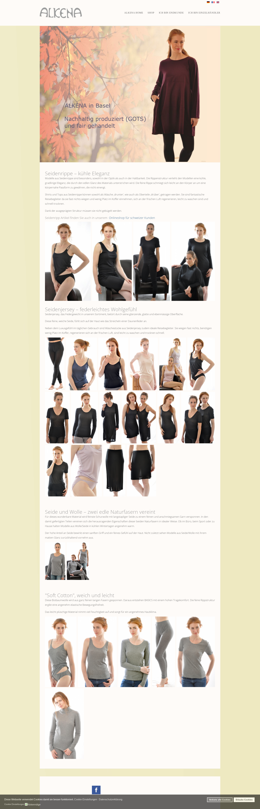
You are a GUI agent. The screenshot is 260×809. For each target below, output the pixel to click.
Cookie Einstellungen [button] (85, 799)
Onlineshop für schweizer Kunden (131, 218)
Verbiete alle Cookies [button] (220, 799)
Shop (151, 12)
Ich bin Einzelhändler (204, 12)
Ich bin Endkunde (171, 12)
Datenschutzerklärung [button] (110, 799)
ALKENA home (133, 12)
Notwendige (34, 804)
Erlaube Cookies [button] (244, 799)
